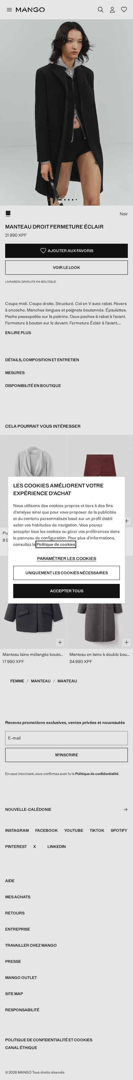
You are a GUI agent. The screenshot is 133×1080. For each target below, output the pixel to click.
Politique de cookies (55, 544)
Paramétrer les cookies (66, 558)
